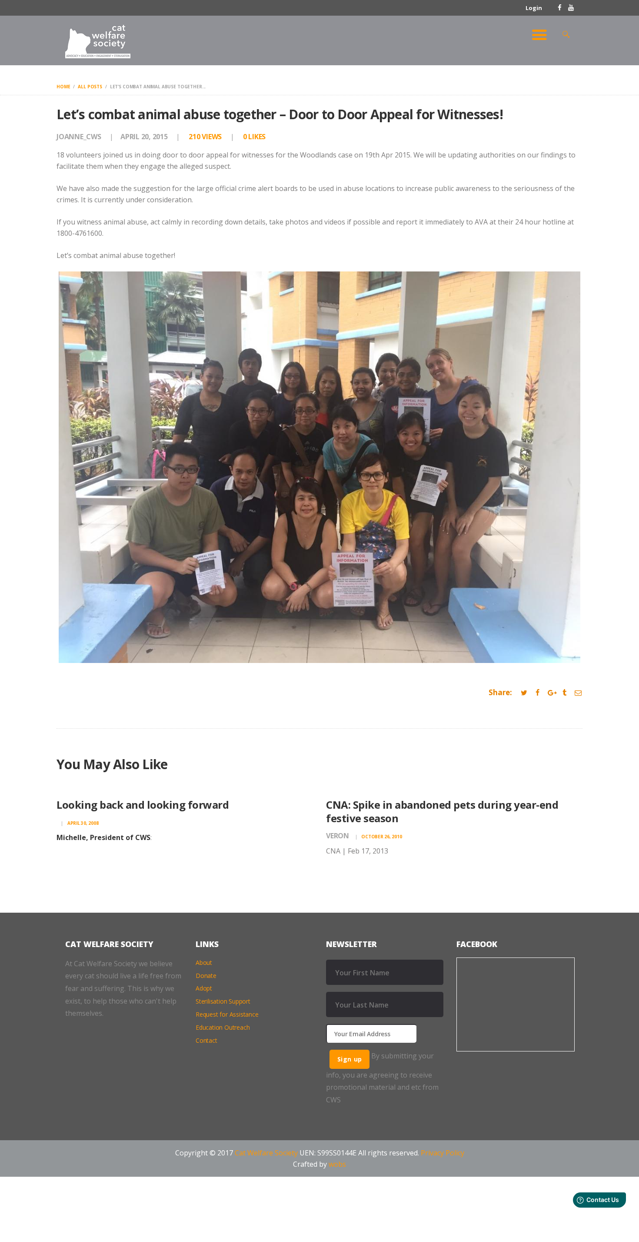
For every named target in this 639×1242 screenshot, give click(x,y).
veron (338, 835)
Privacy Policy (442, 1153)
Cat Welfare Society (266, 1153)
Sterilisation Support (223, 1001)
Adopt (204, 988)
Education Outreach (223, 1027)
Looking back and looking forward (143, 804)
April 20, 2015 (144, 136)
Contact (206, 1040)
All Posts (90, 87)
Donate (206, 975)
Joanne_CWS (80, 136)
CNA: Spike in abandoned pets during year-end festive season (442, 811)
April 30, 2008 (83, 823)
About (204, 962)
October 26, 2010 (381, 837)
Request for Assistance (227, 1014)
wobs (337, 1164)
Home (63, 87)
